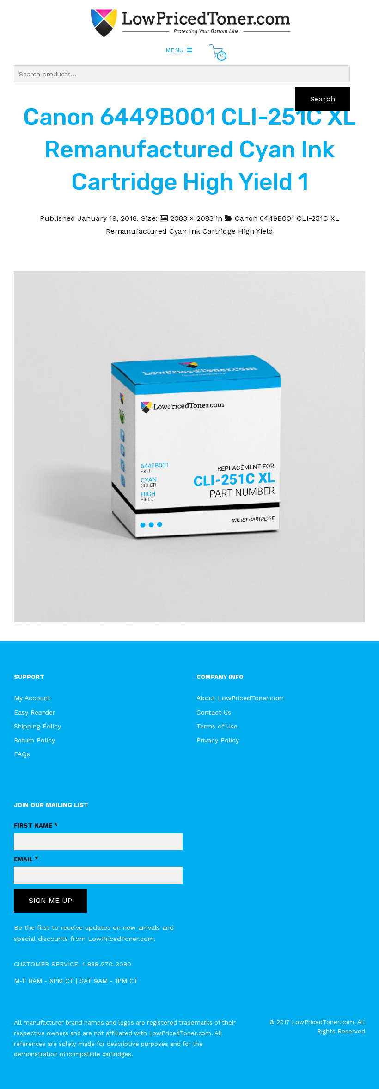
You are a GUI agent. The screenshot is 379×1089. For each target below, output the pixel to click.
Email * (26, 859)
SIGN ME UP (50, 900)
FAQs (22, 754)
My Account (32, 698)
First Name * (36, 825)
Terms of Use (217, 726)
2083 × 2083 (192, 218)
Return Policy (34, 740)
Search (322, 98)
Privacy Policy (217, 740)
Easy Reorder (34, 712)
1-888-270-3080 (106, 964)
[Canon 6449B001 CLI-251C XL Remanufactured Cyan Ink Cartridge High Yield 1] (189, 446)
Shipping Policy (37, 726)
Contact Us (213, 712)
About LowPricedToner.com (240, 698)
